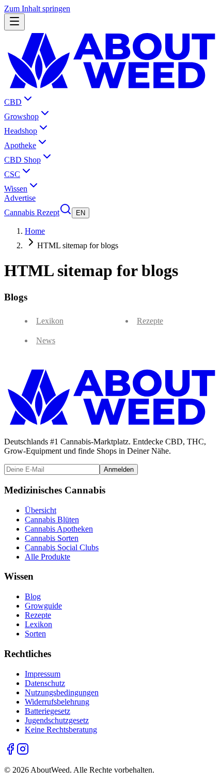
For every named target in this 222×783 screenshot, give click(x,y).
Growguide (43, 605)
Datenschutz (45, 683)
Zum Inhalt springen (37, 8)
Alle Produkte (47, 556)
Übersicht (40, 510)
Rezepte (150, 320)
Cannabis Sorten (51, 538)
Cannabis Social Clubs (62, 547)
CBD (13, 102)
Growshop (21, 116)
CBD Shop (22, 159)
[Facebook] (10, 752)
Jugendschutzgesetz (57, 720)
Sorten (35, 633)
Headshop (20, 130)
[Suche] (65, 212)
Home (35, 231)
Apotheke (20, 145)
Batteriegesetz (47, 711)
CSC (12, 174)
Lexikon (50, 320)
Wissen (15, 188)
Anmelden (119, 469)
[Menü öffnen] (14, 21)
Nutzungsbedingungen (62, 692)
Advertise (20, 198)
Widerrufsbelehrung (57, 701)
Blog (33, 596)
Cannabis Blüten (52, 519)
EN (80, 213)
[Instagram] (23, 752)
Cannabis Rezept (31, 212)
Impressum (42, 673)
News (45, 340)
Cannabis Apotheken (59, 528)
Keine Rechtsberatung (61, 729)
